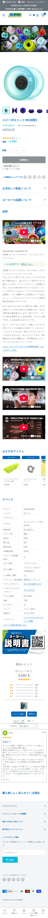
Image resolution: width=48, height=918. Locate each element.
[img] (7, 737)
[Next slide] (45, 756)
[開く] (30, 15)
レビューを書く (19, 714)
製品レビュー (24, 664)
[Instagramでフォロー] (13, 879)
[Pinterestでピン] (30, 177)
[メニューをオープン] (3, 15)
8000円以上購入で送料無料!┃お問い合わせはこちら (24, 9)
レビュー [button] (16, 721)
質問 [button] (29, 721)
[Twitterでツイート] (34, 177)
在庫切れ (24, 160)
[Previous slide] (3, 756)
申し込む (10, 859)
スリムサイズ (29, 590)
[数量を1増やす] (24, 150)
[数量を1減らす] (11, 150)
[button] (24, 685)
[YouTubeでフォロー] (18, 879)
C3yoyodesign (8, 125)
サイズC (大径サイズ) (32, 584)
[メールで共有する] (39, 177)
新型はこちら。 (27, 264)
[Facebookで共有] (25, 177)
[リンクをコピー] (44, 177)
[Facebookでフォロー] (4, 879)
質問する (32, 714)
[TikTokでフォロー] (23, 879)
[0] (42, 15)
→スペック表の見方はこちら (14, 625)
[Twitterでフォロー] (9, 879)
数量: (4, 150)
